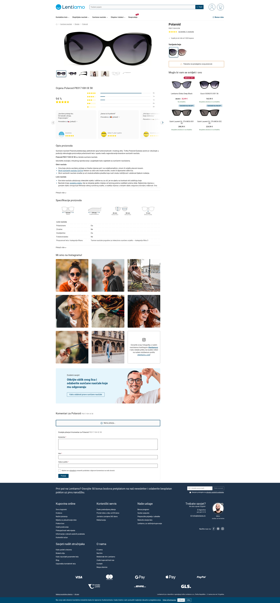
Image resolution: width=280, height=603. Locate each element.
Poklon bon (60, 523)
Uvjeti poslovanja (62, 527)
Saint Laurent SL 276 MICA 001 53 (182, 122)
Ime (60, 453)
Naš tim (99, 553)
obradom (73, 471)
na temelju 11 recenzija (186, 32)
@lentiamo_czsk (143, 355)
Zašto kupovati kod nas (105, 560)
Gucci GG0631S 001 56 (209, 94)
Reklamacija (101, 520)
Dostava (59, 513)
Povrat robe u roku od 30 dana (108, 513)
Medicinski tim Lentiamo (106, 557)
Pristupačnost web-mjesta (65, 530)
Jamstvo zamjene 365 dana (107, 516)
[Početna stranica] (57, 24)
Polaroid (85, 24)
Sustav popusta (143, 513)
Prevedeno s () (67, 122)
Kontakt (99, 564)
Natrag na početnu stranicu (64, 594)
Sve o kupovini (61, 509)
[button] (61, 73)
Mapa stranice (102, 567)
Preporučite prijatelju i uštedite (148, 516)
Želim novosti (218, 488)
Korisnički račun (62, 537)
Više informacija (169, 600)
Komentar (62, 437)
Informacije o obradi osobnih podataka (70, 534)
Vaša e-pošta (63, 462)
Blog (57, 560)
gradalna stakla (76, 183)
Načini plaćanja (61, 516)
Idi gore (76, 594)
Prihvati (181, 600)
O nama (100, 550)
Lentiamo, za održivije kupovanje (149, 523)
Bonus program (143, 509)
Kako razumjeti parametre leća (67, 557)
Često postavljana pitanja (106, 509)
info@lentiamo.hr (199, 516)
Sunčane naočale (66, 24)
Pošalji (63, 476)
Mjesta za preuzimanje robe (66, 520)
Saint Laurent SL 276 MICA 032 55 (209, 122)
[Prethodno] (53, 122)
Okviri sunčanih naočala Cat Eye (70, 171)
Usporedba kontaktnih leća (66, 564)
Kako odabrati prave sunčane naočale (85, 394)
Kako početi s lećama (64, 550)
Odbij (188, 600)
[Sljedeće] (162, 122)
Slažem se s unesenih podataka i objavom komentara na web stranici (88, 471)
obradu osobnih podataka (215, 492)
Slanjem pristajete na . (208, 492)
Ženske (77, 24)
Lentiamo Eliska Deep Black (181, 94)
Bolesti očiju (60, 553)
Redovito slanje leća (144, 520)
